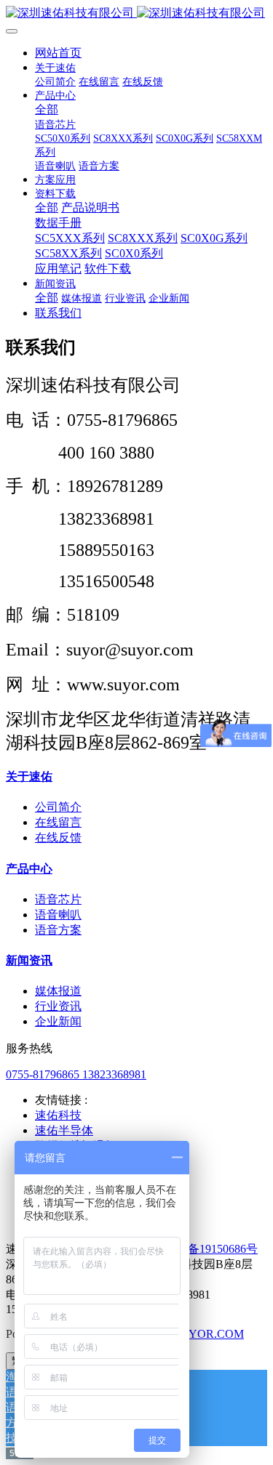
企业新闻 (58, 1021)
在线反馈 (58, 837)
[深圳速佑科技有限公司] (136, 13)
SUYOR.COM (208, 1334)
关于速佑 (29, 776)
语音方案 (58, 930)
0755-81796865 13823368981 (76, 1074)
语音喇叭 (58, 914)
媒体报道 (58, 991)
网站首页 (58, 53)
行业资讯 (58, 1006)
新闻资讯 (29, 960)
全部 (46, 109)
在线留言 (58, 822)
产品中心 (29, 869)
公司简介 (58, 807)
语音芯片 (58, 899)
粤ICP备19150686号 (208, 1249)
